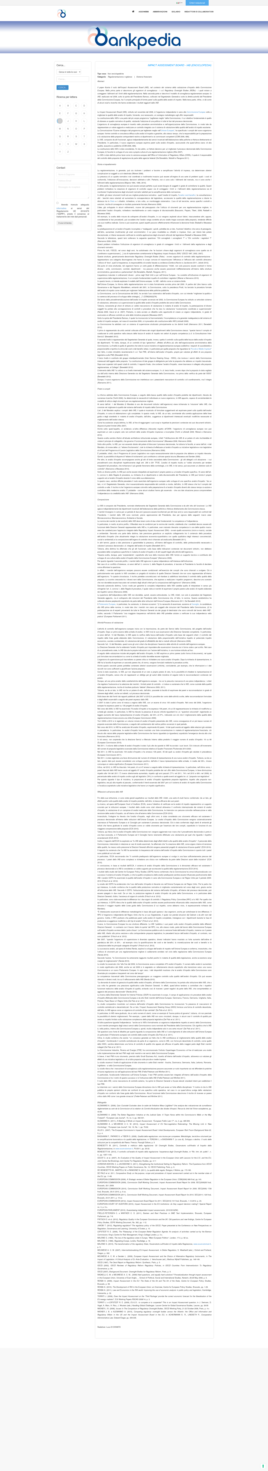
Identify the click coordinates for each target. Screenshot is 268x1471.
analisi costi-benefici (187, 195)
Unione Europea (167, 130)
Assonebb (144, 12)
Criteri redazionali (197, 2)
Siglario (176, 12)
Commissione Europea (196, 112)
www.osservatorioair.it (124, 1148)
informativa (61, 208)
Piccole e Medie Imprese (201, 348)
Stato (112, 201)
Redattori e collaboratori (199, 12)
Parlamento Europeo (107, 604)
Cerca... (62, 87)
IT (180, 3)
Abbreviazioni (160, 12)
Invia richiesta (64, 223)
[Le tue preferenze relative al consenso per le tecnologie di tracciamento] (263, 1466)
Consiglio (195, 604)
